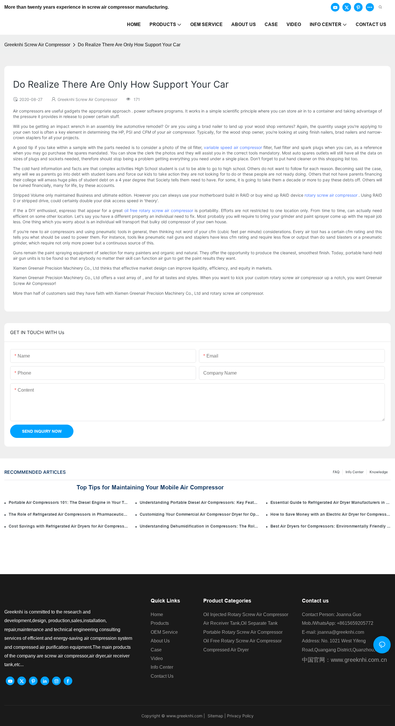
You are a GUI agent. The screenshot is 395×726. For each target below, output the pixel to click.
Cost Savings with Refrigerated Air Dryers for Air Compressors (69, 526)
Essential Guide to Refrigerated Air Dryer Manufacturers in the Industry (330, 502)
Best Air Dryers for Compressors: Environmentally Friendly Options (330, 526)
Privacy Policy (240, 715)
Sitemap (214, 715)
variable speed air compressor (233, 147)
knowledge (379, 472)
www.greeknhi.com (184, 715)
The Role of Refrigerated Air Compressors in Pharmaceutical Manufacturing (69, 514)
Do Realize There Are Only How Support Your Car (129, 44)
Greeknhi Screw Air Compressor (37, 44)
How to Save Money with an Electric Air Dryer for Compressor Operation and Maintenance (330, 514)
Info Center (354, 472)
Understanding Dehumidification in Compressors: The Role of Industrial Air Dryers (200, 526)
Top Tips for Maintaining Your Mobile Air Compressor (150, 487)
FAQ (336, 472)
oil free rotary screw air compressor (158, 210)
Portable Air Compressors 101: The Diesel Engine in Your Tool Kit (69, 502)
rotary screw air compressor (330, 195)
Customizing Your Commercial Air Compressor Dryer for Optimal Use (200, 514)
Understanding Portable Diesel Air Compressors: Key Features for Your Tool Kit (200, 502)
